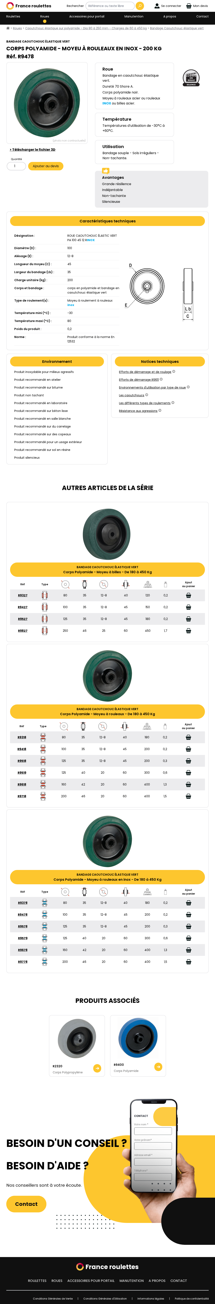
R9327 (23, 595)
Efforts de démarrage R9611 (139, 380)
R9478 (23, 915)
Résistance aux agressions (138, 411)
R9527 (23, 619)
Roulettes (13, 16)
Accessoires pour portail (86, 16)
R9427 (23, 607)
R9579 (23, 938)
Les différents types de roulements (144, 403)
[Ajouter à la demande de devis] (188, 595)
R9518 (22, 761)
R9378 (23, 903)
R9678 (23, 950)
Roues (44, 16)
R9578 (23, 926)
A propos (169, 16)
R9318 (22, 737)
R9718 (22, 796)
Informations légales (151, 1298)
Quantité (16, 159)
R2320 (57, 1066)
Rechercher (75, 6)
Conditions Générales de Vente (53, 1298)
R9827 (23, 631)
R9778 (23, 962)
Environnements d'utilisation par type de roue (152, 387)
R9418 (21, 749)
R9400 (119, 1065)
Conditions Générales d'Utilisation (105, 1298)
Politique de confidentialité (192, 1298)
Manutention (134, 16)
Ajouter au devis (46, 166)
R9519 (22, 773)
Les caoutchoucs (131, 395)
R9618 (22, 784)
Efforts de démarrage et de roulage (145, 372)
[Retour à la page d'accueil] (8, 28)
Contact (202, 16)
